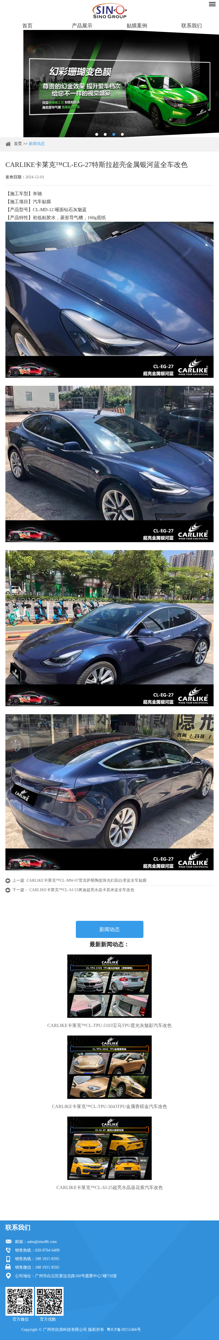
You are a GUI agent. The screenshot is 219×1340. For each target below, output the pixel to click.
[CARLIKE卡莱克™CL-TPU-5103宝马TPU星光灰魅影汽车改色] (109, 986)
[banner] (96, 134)
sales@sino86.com (42, 1242)
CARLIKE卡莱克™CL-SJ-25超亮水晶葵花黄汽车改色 (109, 1187)
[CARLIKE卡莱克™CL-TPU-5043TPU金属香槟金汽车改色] (109, 1067)
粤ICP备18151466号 (124, 1329)
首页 (27, 26)
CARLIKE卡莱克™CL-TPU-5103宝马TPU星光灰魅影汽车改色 (109, 1025)
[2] (105, 134)
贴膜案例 (137, 26)
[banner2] (122, 134)
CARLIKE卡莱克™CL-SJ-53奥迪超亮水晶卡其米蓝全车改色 (81, 890)
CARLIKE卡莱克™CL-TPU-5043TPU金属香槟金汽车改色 (109, 1106)
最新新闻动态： (109, 944)
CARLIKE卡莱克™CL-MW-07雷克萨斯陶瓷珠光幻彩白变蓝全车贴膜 (87, 880)
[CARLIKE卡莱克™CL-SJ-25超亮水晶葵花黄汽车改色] (109, 1148)
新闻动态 (37, 144)
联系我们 (191, 26)
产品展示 (82, 26)
